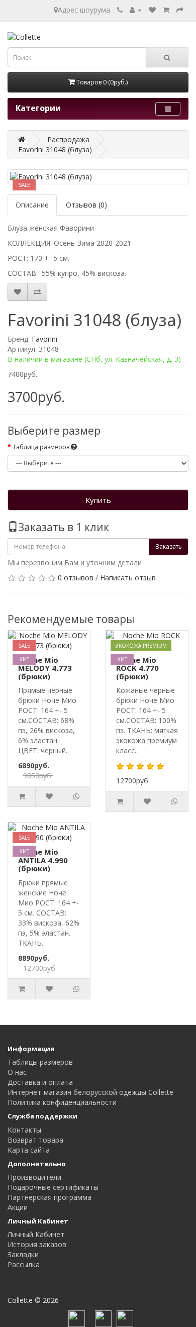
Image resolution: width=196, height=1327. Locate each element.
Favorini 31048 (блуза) (55, 149)
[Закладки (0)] (152, 10)
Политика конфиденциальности (62, 1102)
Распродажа (68, 139)
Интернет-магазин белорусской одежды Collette (90, 1092)
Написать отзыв (128, 577)
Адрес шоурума (84, 10)
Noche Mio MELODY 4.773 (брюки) (45, 668)
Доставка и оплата (40, 1082)
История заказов (37, 1244)
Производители (34, 1177)
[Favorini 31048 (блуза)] (98, 176)
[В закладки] (18, 291)
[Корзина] (166, 10)
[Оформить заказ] (179, 10)
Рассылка (24, 1264)
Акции (18, 1207)
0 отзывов (75, 577)
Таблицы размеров (40, 1062)
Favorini (44, 339)
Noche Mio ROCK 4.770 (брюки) (137, 668)
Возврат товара (35, 1140)
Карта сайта (29, 1150)
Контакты (24, 1130)
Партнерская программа (49, 1197)
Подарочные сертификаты (53, 1187)
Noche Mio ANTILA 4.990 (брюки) (43, 860)
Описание (32, 205)
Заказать (168, 546)
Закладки (23, 1254)
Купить (98, 500)
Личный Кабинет (36, 1234)
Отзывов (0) (86, 205)
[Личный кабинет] (136, 10)
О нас (17, 1072)
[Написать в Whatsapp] (37, 291)
